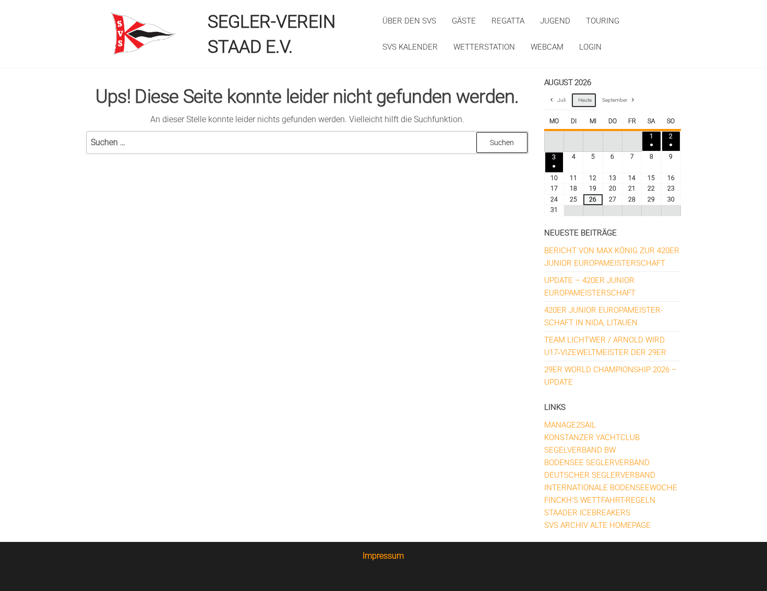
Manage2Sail (570, 425)
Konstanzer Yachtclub (592, 437)
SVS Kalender (410, 47)
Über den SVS (409, 21)
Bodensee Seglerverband (597, 462)
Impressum (383, 556)
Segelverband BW (580, 450)
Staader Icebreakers (587, 512)
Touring (602, 21)
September (614, 100)
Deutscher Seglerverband (599, 475)
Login (590, 47)
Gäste (464, 21)
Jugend (555, 21)
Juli (561, 100)
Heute (585, 100)
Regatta (508, 21)
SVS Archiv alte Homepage (597, 525)
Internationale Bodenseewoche (610, 487)
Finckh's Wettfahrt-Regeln (599, 500)
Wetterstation (484, 47)
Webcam (547, 47)
